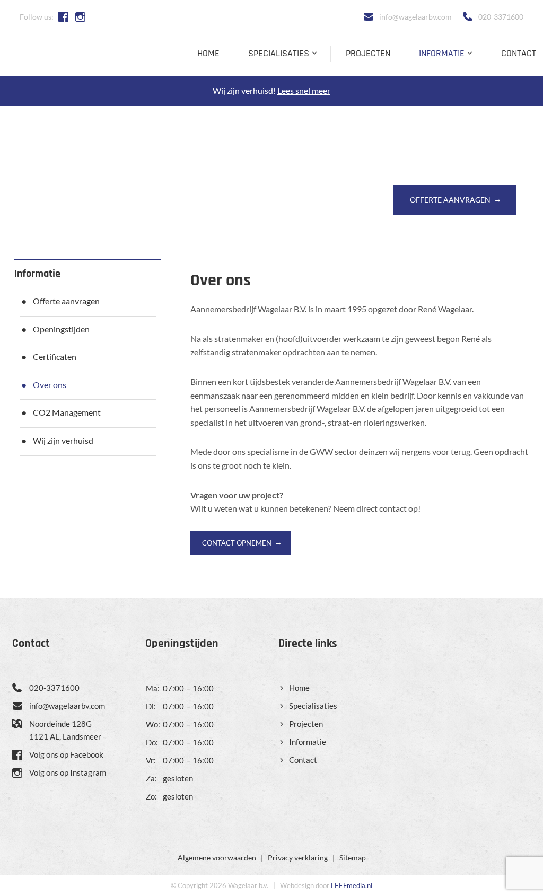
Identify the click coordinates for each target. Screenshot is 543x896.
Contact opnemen (237, 543)
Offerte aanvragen (450, 199)
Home (208, 53)
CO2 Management (67, 412)
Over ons (49, 385)
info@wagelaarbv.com (415, 16)
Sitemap (352, 857)
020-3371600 (500, 16)
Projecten (368, 53)
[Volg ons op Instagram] (83, 16)
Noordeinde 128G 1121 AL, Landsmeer (65, 730)
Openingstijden (61, 329)
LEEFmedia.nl (351, 885)
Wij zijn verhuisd (63, 440)
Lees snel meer (303, 90)
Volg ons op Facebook (66, 754)
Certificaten (54, 357)
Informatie (442, 53)
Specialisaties (278, 53)
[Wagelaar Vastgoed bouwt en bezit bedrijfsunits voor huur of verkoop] (61, 54)
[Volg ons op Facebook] (66, 16)
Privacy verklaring (298, 857)
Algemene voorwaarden (217, 857)
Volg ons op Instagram (67, 772)
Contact (518, 53)
